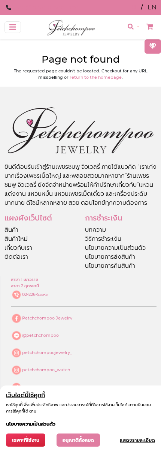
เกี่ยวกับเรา (18, 247)
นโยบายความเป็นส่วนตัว (115, 247)
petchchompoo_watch (46, 369)
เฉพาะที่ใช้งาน (25, 440)
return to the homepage (96, 77)
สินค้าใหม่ (16, 238)
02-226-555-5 (35, 294)
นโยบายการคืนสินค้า (110, 265)
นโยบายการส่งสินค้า (110, 256)
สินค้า (11, 229)
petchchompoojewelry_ (47, 352)
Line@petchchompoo (46, 7)
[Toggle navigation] (12, 27)
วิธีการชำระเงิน (103, 238)
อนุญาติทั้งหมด (78, 440)
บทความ (95, 229)
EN (152, 7)
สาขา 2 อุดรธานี (25, 285)
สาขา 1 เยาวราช (24, 279)
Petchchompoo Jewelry (47, 318)
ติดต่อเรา (16, 256)
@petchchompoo (40, 335)
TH (132, 7)
